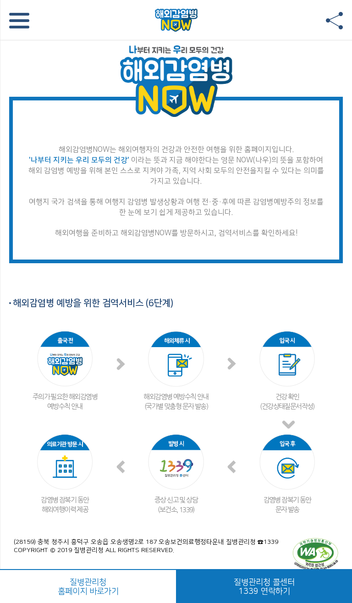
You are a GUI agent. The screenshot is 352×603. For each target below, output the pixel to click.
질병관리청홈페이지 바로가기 (88, 587)
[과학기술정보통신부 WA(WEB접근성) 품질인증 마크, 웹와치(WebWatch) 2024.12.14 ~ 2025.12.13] (315, 554)
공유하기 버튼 (334, 20)
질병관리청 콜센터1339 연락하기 (264, 587)
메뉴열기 (19, 20)
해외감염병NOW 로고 (176, 20)
